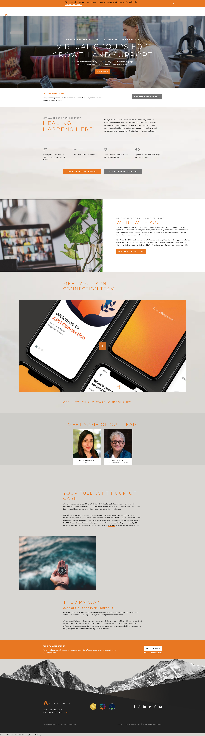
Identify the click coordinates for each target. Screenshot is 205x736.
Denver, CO (98, 515)
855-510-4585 (156, 652)
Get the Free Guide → (73, 4)
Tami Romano (118, 460)
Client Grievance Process (152, 724)
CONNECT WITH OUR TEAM (147, 97)
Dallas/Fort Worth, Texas (115, 515)
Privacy (120, 724)
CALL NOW (102, 72)
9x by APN (111, 525)
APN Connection (72, 523)
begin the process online (123, 172)
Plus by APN (133, 523)
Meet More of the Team (131, 251)
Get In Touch (153, 648)
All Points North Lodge (115, 518)
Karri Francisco (87, 460)
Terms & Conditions (133, 724)
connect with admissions (82, 172)
